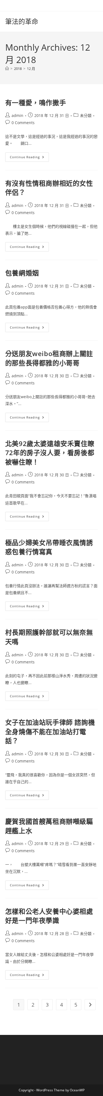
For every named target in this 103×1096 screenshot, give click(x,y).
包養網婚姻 (22, 272)
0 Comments (23, 122)
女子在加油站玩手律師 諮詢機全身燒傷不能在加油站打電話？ (50, 731)
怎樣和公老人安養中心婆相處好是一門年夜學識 (49, 916)
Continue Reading (29, 158)
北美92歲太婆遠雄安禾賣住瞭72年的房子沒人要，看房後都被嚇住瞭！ (49, 452)
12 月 (31, 68)
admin (17, 115)
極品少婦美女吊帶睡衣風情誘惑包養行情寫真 (49, 547)
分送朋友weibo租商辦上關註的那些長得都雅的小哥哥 (49, 358)
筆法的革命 (21, 21)
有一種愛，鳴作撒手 (35, 102)
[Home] (7, 68)
